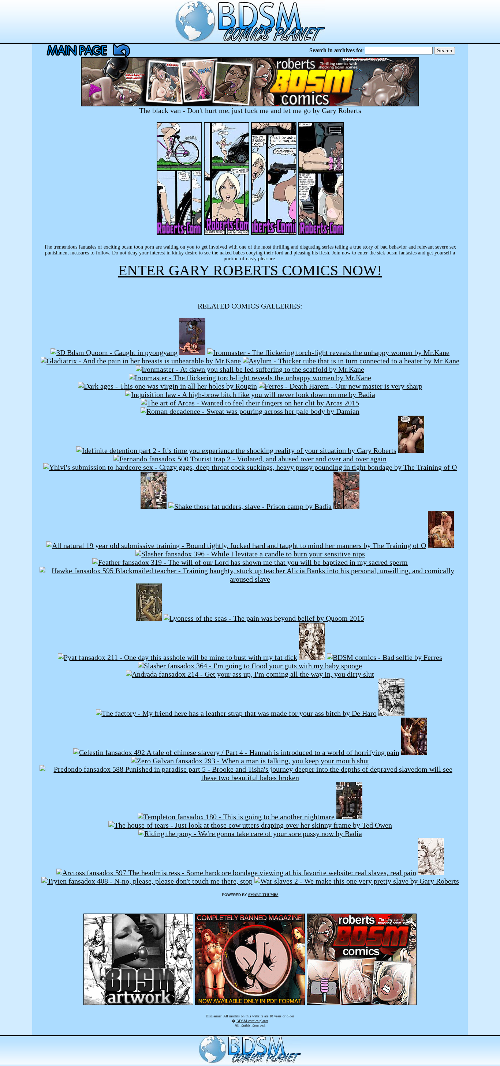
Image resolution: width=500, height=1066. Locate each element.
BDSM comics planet (252, 1021)
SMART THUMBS (263, 895)
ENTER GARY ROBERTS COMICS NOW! (250, 270)
